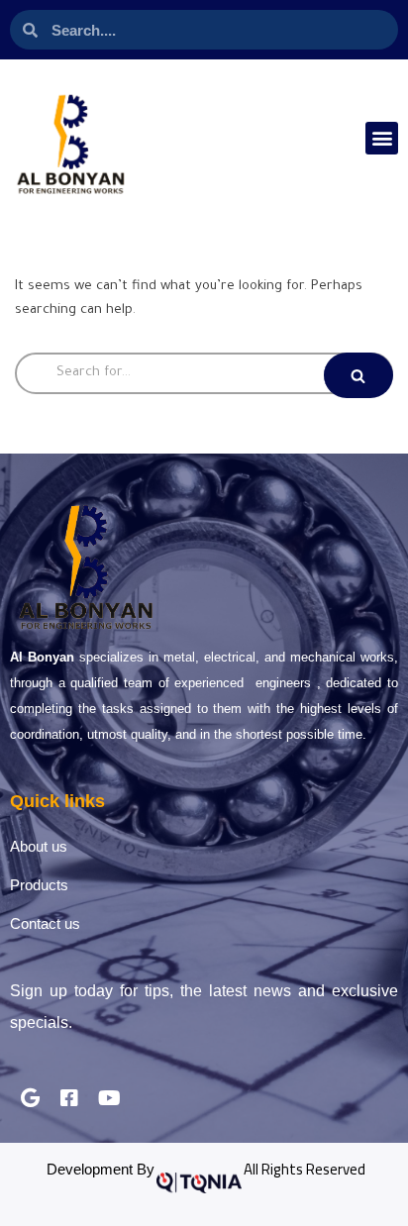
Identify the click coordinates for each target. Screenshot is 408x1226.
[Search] (358, 375)
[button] (381, 138)
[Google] (30, 1098)
